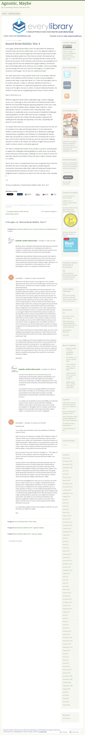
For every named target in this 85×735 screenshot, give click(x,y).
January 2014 (66, 519)
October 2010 (67, 644)
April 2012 (66, 586)
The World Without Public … (70, 368)
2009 (39, 185)
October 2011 (67, 605)
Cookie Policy (43, 732)
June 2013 (66, 541)
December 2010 (67, 637)
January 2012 (66, 596)
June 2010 (66, 657)
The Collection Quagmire (49, 211)
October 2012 (67, 567)
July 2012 (65, 577)
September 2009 (68, 686)
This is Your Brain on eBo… (71, 377)
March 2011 (66, 628)
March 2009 (66, 705)
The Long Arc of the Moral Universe (68, 317)
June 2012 (66, 580)
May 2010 (65, 660)
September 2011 (68, 609)
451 (64, 313)
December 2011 (67, 599)
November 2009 (67, 679)
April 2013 (66, 548)
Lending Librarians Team (69, 296)
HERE (67, 277)
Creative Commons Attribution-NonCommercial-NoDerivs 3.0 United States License (69, 55)
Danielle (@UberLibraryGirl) (26, 241)
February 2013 (67, 554)
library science (23, 205)
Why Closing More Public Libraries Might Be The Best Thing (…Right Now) (70, 418)
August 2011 (66, 612)
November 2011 (67, 602)
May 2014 (65, 506)
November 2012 (67, 564)
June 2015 (66, 471)
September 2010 (68, 647)
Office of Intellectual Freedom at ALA (21, 149)
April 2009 (66, 702)
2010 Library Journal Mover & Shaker (69, 197)
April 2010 (66, 663)
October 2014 (67, 490)
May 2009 (65, 698)
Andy (19, 40)
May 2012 (65, 583)
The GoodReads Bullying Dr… (69, 352)
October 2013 (67, 528)
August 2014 (66, 496)
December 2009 (67, 676)
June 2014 (66, 503)
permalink (8, 207)
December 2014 (67, 484)
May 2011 (65, 621)
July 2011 (65, 615)
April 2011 (66, 625)
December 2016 (67, 461)
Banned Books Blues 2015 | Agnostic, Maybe (28, 534)
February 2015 (67, 477)
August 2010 (66, 650)
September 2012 (68, 570)
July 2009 (65, 692)
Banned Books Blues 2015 (67, 331)
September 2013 (68, 532)
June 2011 (66, 618)
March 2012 (66, 589)
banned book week (39, 205)
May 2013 (65, 544)
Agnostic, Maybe (16, 3)
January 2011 (66, 634)
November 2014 (67, 487)
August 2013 (66, 535)
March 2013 (66, 551)
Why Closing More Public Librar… (70, 385)
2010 (43, 185)
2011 (47, 185)
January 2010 (66, 673)
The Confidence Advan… (70, 365)
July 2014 (65, 500)
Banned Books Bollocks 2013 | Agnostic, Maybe (29, 528)
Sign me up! (68, 177)
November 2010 (67, 641)
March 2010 (66, 666)
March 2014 (66, 512)
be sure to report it (42, 154)
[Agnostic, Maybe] (42, 27)
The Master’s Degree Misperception (69, 424)
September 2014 (68, 493)
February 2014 (67, 516)
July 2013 (65, 538)
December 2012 (67, 561)
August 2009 (66, 689)
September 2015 (68, 468)
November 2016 (67, 464)
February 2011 (67, 631)
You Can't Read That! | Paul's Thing (25, 522)
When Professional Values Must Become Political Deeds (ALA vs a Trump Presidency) (70, 324)
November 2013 (67, 525)
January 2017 (66, 458)
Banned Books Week (21, 49)
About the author (14, 14)
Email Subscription (70, 160)
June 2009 (66, 695)
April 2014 (66, 509)
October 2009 (67, 682)
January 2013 (66, 557)
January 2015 (66, 480)
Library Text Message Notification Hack (69, 412)
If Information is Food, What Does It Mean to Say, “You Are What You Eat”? (69, 405)
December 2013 (67, 522)
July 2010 (65, 654)
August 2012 (66, 573)
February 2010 (67, 670)
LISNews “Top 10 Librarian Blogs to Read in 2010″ (70, 203)
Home (4, 14)
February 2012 (67, 593)
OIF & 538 (66, 335)
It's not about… (70, 357)
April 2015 (66, 474)
